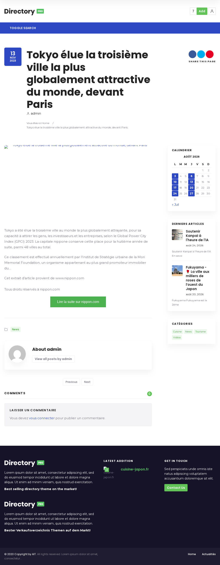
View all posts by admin (53, 359)
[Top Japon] (24, 11)
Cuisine (177, 331)
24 (175, 193)
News (15, 329)
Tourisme (200, 331)
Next (87, 382)
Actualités (209, 554)
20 (191, 187)
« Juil (175, 204)
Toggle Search (22, 28)
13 (191, 181)
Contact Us (176, 488)
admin (36, 113)
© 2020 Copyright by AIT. (20, 554)
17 (175, 187)
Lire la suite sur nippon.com (78, 302)
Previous (71, 382)
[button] (212, 11)
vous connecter (42, 418)
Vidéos (177, 337)
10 (175, 181)
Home (45, 123)
